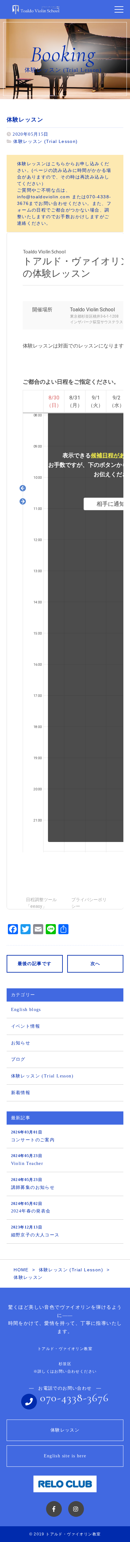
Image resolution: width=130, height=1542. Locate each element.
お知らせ (21, 1043)
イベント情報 (25, 1026)
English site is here (65, 1456)
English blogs (26, 1009)
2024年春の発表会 (31, 1207)
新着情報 (21, 1092)
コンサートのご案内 (33, 1136)
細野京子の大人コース (35, 1231)
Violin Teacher (27, 1160)
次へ (95, 963)
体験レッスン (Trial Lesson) (45, 141)
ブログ (18, 1059)
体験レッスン (65, 1430)
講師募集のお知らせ (33, 1184)
